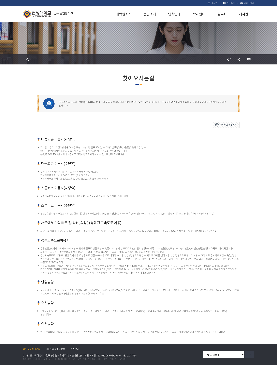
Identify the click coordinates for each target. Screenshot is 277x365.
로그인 (214, 2)
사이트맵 (231, 2)
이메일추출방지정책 (55, 349)
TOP (270, 344)
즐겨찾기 (229, 59)
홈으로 (28, 59)
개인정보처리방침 (31, 349)
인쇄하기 (249, 59)
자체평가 (75, 349)
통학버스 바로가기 (228, 124)
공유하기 (239, 59)
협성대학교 (249, 2)
